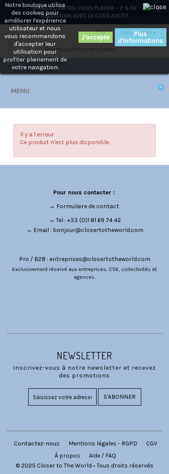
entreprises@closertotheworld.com (99, 259)
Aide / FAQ (102, 455)
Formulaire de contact (87, 206)
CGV (151, 443)
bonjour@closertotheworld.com (98, 230)
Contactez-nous (37, 443)
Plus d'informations (140, 37)
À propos (67, 455)
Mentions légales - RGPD (102, 443)
